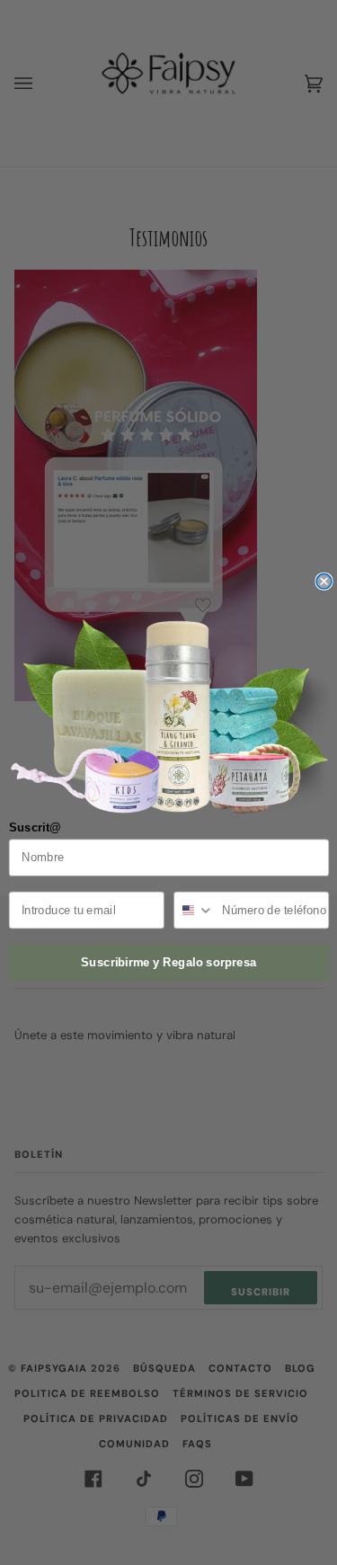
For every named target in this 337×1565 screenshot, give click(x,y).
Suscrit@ (34, 828)
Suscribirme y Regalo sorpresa (169, 962)
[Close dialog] (324, 582)
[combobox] (193, 911)
